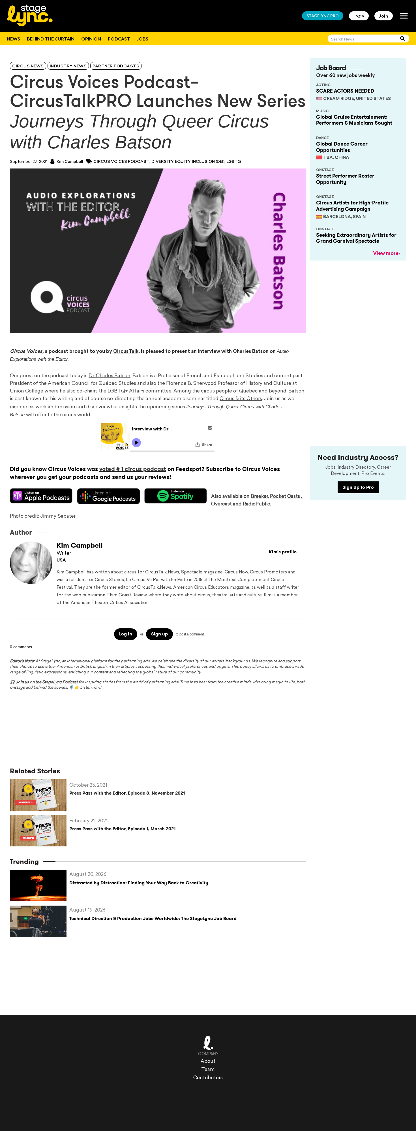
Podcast (119, 38)
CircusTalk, (126, 351)
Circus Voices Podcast (121, 162)
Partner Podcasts (116, 66)
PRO (322, 15)
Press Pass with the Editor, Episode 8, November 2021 (127, 793)
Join (383, 15)
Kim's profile (283, 552)
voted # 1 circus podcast (132, 469)
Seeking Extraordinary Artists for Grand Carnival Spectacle (356, 238)
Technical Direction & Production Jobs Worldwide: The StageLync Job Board (153, 918)
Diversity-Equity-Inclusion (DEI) (187, 162)
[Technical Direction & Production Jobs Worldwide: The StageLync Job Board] (39, 921)
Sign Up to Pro (358, 487)
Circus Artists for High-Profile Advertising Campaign (352, 206)
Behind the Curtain (50, 38)
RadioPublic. (257, 504)
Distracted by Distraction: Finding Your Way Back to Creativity (138, 883)
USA (61, 560)
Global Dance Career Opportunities (342, 147)
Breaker (259, 496)
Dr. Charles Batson (109, 376)
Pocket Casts (285, 496)
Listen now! (90, 688)
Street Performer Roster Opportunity (345, 179)
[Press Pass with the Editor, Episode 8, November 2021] (39, 795)
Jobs (142, 38)
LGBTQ (233, 162)
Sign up (159, 634)
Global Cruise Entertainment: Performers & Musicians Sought (354, 120)
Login (358, 15)
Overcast (221, 504)
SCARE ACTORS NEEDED (345, 91)
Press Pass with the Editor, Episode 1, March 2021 (122, 828)
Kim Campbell (69, 162)
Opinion (91, 38)
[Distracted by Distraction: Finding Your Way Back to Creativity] (39, 885)
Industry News (68, 66)
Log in (125, 634)
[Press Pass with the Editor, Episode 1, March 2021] (39, 830)
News (13, 38)
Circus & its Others (241, 398)
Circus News (28, 66)
